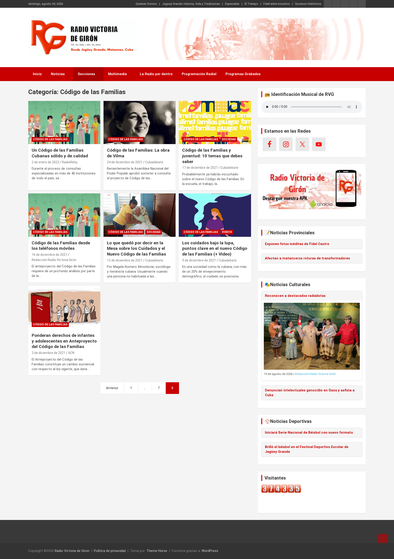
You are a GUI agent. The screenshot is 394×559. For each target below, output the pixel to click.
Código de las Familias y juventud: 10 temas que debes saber (212, 156)
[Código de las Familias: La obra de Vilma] (139, 122)
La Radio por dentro (156, 74)
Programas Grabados (243, 74)
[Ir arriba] (382, 538)
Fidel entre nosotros (276, 3)
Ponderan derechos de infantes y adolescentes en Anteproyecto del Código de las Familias (64, 341)
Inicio (37, 74)
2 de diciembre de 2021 (48, 353)
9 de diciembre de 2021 (199, 260)
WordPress (210, 551)
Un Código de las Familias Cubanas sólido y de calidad (60, 153)
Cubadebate (154, 162)
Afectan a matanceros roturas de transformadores (307, 258)
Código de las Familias (50, 139)
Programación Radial (199, 74)
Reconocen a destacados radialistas (295, 296)
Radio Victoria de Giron (72, 551)
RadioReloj (69, 162)
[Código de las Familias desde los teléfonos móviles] (64, 215)
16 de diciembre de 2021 (49, 254)
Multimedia (117, 74)
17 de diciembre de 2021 (200, 167)
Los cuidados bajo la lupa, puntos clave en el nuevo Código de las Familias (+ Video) (214, 248)
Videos (227, 232)
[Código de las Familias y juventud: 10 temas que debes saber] (215, 122)
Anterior (112, 388)
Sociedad (229, 139)
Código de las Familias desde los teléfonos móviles (61, 245)
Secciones (86, 74)
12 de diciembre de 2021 (125, 260)
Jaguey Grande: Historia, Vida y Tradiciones (191, 3)
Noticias (58, 74)
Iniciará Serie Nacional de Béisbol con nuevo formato (309, 432)
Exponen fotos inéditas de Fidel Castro (297, 244)
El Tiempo (251, 3)
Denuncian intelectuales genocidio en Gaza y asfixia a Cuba (310, 392)
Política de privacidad (110, 551)
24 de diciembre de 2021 (125, 162)
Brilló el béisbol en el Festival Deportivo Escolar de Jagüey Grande (306, 449)
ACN (71, 353)
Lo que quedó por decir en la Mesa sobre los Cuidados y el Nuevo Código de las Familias (136, 248)
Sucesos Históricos (308, 3)
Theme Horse (156, 551)
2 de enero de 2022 (45, 162)
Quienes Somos (146, 3)
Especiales (232, 3)
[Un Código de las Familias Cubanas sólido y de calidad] (64, 122)
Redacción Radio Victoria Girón (54, 260)
